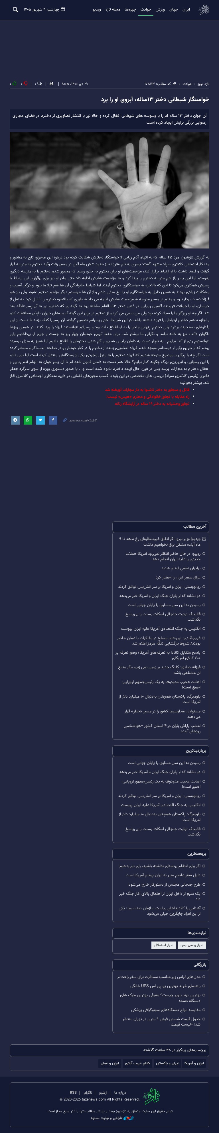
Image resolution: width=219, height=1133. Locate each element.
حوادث (146, 10)
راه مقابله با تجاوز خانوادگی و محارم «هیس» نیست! (147, 397)
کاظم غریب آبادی (137, 1063)
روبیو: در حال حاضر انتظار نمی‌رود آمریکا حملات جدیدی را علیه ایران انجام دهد (163, 557)
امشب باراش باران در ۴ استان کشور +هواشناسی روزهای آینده (162, 729)
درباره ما (120, 1093)
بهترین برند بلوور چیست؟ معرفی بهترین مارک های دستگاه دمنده (160, 998)
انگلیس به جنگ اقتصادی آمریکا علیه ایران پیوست (160, 628)
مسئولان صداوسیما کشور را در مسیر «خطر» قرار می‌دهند (162, 714)
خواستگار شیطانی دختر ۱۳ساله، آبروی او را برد (155, 99)
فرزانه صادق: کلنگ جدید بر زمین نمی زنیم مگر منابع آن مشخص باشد (159, 670)
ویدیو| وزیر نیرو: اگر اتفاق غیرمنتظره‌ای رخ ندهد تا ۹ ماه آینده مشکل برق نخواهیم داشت (159, 542)
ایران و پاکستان (167, 1063)
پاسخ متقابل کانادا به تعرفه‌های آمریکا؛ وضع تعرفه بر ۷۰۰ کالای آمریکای (157, 655)
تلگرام (88, 1093)
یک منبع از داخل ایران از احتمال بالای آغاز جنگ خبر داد (159, 896)
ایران (186, 10)
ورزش (160, 10)
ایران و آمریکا (194, 1063)
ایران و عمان (110, 1063)
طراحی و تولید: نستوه (106, 1118)
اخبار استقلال (163, 945)
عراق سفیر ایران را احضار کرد (178, 577)
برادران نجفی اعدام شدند (180, 568)
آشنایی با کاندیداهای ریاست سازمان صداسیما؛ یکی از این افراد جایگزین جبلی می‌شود (159, 911)
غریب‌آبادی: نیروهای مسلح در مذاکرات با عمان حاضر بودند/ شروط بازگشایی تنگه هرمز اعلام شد (158, 641)
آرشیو (103, 1093)
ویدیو (97, 10)
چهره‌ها (130, 10)
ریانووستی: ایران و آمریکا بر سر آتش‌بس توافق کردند (159, 587)
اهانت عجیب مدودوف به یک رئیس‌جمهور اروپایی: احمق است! (160, 685)
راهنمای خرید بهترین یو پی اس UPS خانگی (165, 986)
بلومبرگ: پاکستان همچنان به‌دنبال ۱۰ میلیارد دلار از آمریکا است (159, 699)
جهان (173, 10)
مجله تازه (113, 10)
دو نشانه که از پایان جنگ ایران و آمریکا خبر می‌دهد (159, 596)
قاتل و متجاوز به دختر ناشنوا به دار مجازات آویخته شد (147, 390)
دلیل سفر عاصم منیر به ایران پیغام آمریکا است (163, 875)
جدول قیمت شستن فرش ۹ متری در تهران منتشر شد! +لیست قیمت (161, 1022)
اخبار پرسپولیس (192, 945)
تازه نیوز (203, 9)
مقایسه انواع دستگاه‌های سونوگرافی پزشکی (165, 1010)
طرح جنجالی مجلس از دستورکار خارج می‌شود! (163, 884)
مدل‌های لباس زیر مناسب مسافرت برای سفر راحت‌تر (158, 977)
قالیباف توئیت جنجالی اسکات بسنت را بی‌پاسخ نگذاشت (162, 617)
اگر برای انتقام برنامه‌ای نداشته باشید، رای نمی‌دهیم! (159, 866)
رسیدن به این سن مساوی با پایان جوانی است (164, 605)
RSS (73, 1093)
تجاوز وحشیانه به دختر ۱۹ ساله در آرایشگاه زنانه (152, 404)
